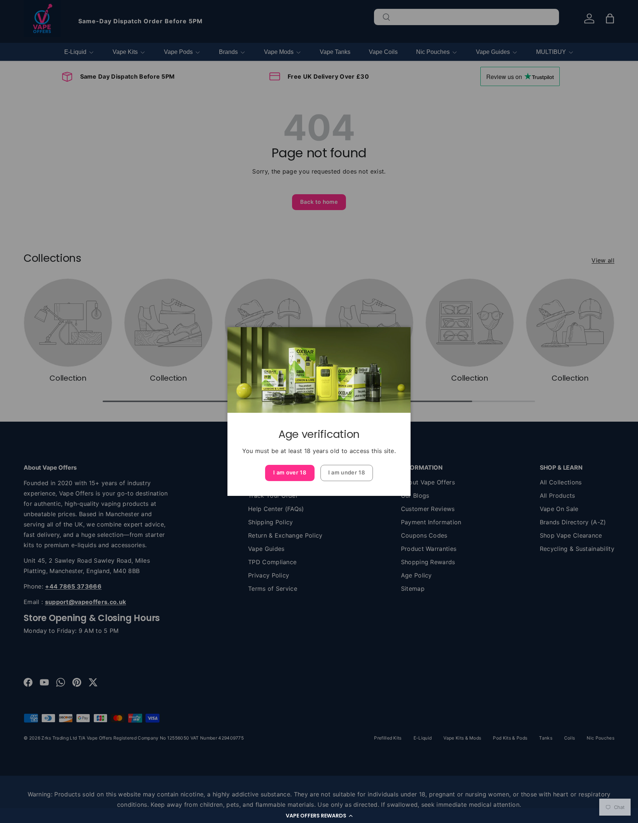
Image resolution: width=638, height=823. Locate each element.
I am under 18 (346, 472)
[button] (319, 815)
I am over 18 (289, 472)
